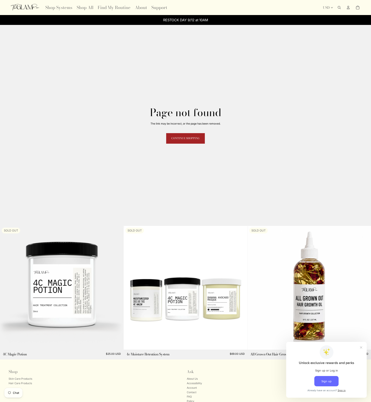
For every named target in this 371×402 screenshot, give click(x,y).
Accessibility (194, 383)
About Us (192, 378)
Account (192, 387)
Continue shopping (185, 138)
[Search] (339, 7)
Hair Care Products (20, 383)
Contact (191, 392)
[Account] (348, 7)
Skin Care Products (20, 378)
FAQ (189, 396)
